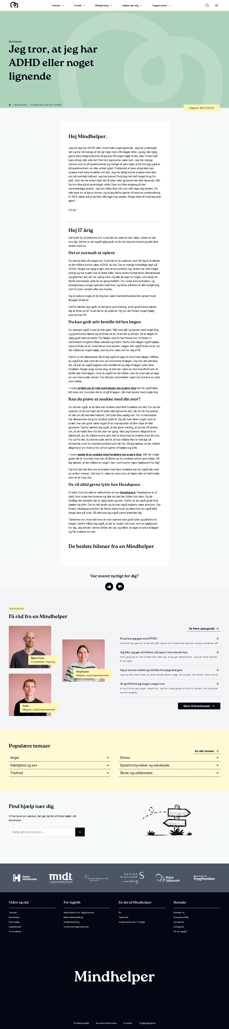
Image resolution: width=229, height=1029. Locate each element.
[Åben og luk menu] (216, 5)
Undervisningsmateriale (76, 926)
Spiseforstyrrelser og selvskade (144, 765)
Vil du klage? (180, 931)
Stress (125, 758)
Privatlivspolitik (81, 1023)
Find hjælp (14, 922)
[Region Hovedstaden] (25, 878)
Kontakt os (179, 912)
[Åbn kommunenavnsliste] (80, 832)
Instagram (179, 926)
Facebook (179, 922)
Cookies (128, 1023)
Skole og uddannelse (136, 773)
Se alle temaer (204, 751)
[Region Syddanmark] (168, 878)
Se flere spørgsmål (201, 628)
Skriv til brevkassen (196, 706)
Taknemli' (124, 917)
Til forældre (15, 931)
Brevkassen (16, 608)
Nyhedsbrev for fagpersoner (79, 912)
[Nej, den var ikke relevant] (120, 586)
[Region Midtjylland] (61, 878)
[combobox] (47, 832)
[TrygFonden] (204, 878)
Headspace (127, 492)
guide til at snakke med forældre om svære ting (109, 454)
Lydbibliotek (15, 926)
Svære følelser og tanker (46, 104)
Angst (14, 758)
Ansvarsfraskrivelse (106, 1023)
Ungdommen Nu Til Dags (132, 922)
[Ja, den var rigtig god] (109, 586)
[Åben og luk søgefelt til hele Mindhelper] (207, 5)
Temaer (13, 912)
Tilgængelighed (147, 1023)
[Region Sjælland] (132, 878)
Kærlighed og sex (23, 765)
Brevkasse (20, 104)
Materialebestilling (73, 917)
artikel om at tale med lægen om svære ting (106, 388)
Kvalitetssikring (71, 922)
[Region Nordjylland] (96, 878)
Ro (120, 912)
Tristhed (16, 773)
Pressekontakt (181, 917)
